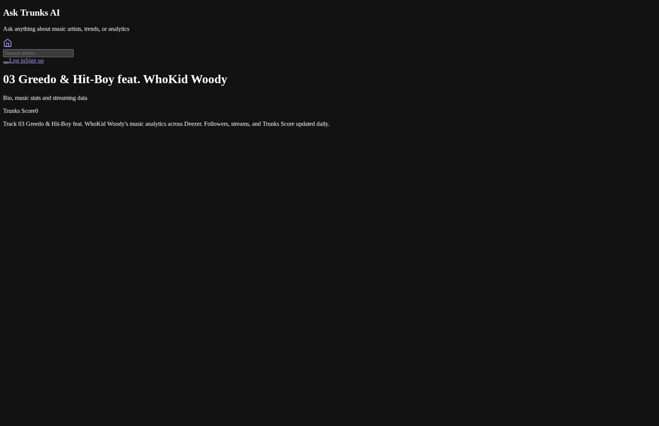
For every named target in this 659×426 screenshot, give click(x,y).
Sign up (34, 60)
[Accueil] (7, 45)
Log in (17, 60)
